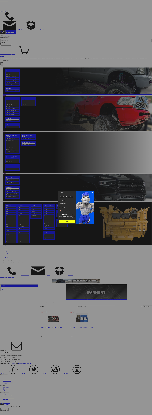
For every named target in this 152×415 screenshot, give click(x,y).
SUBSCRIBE (67, 221)
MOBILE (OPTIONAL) (62, 207)
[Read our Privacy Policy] (74, 216)
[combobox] (61, 210)
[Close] (92, 192)
